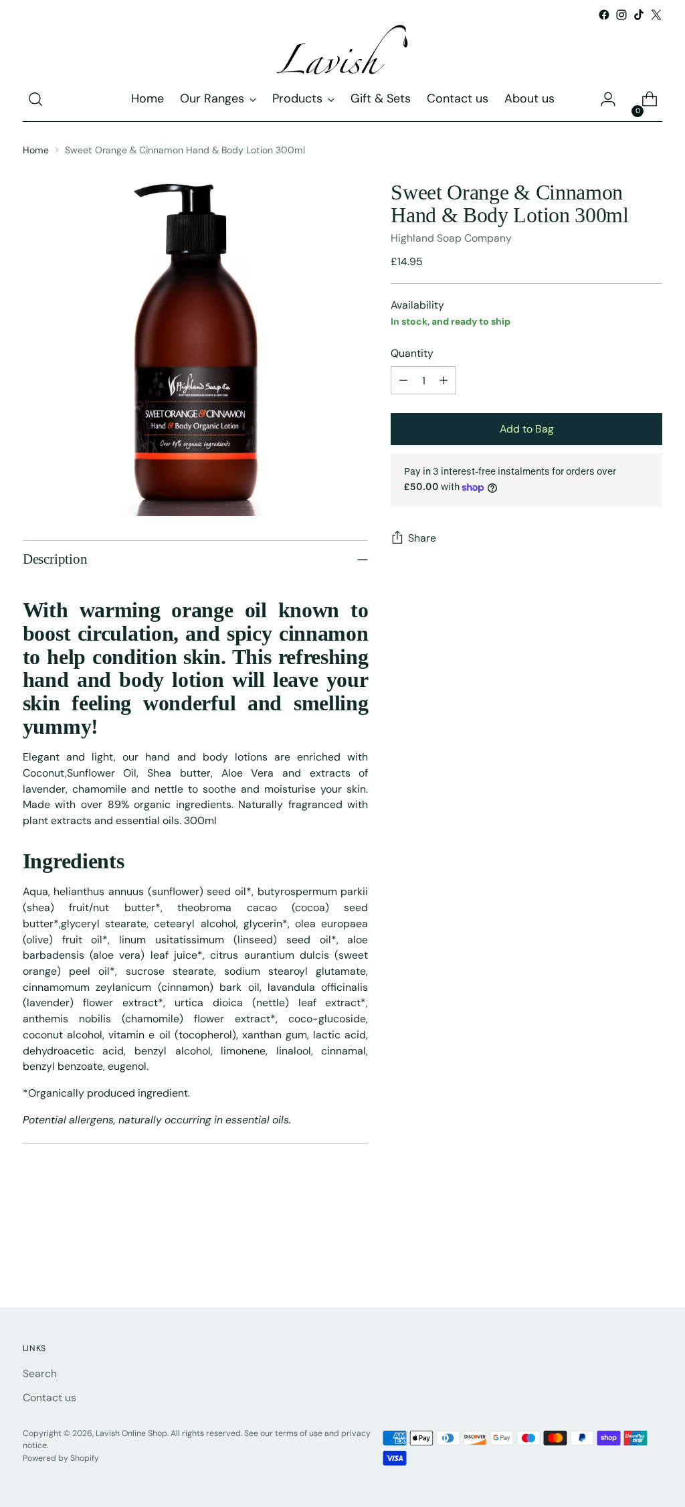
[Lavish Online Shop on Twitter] (656, 15)
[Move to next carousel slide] (651, 1260)
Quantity (412, 353)
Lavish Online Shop (131, 1433)
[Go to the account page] (608, 99)
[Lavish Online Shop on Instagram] (621, 15)
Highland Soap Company (451, 238)
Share (422, 538)
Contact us (49, 1398)
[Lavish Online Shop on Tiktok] (639, 15)
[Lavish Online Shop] (342, 50)
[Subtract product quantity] (403, 380)
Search (40, 1373)
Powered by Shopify (61, 1458)
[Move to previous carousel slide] (620, 1261)
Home (36, 150)
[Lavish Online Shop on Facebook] (604, 15)
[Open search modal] (35, 99)
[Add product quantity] (443, 380)
